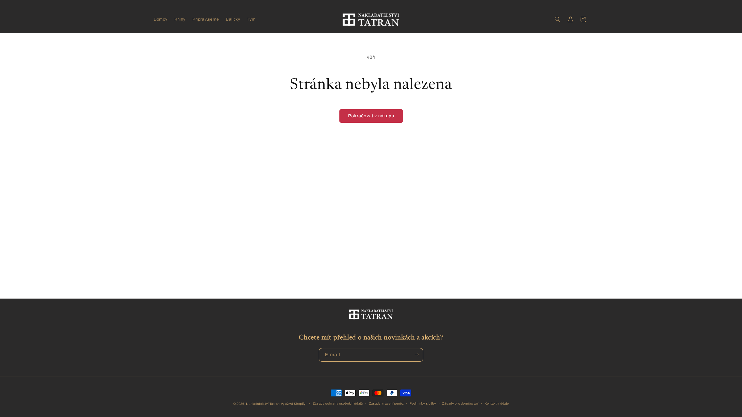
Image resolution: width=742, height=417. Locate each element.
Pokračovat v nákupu (371, 116)
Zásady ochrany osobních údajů (338, 403)
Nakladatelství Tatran (263, 403)
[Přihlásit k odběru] (416, 355)
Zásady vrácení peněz (386, 403)
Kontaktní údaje (497, 403)
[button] (557, 19)
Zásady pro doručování (460, 403)
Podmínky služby (423, 403)
